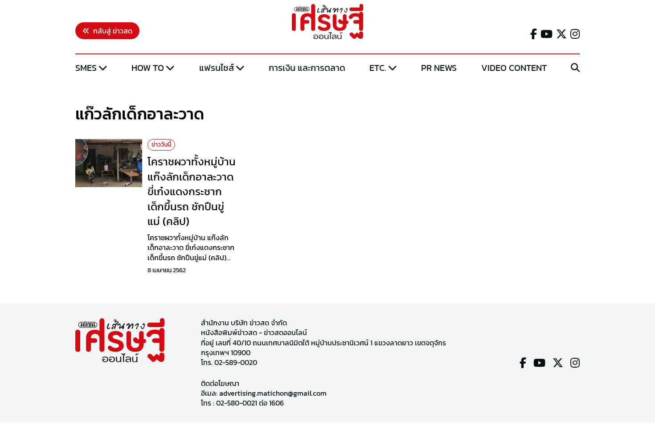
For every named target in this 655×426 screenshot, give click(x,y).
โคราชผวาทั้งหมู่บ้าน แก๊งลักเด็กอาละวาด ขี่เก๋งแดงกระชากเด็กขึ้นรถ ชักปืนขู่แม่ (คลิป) (191, 191)
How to (147, 67)
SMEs (86, 67)
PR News (439, 67)
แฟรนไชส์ (216, 67)
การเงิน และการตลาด (307, 67)
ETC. (377, 67)
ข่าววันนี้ (161, 144)
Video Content (514, 67)
